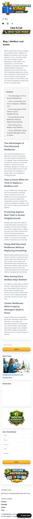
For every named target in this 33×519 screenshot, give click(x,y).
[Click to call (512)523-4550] (16, 30)
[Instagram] (8, 23)
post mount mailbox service (13, 169)
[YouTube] (3, 23)
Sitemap (4, 504)
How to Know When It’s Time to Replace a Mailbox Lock (16, 103)
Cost (2, 510)
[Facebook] (12, 23)
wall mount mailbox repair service (15, 266)
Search (16, 349)
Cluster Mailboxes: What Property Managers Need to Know (17, 132)
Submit (16, 462)
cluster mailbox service (14, 326)
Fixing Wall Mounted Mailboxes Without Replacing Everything (15, 119)
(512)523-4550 (25, 516)
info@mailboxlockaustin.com (13, 375)
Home (3, 507)
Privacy (3, 502)
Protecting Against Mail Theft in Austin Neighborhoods (16, 111)
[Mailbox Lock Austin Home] (16, 8)
